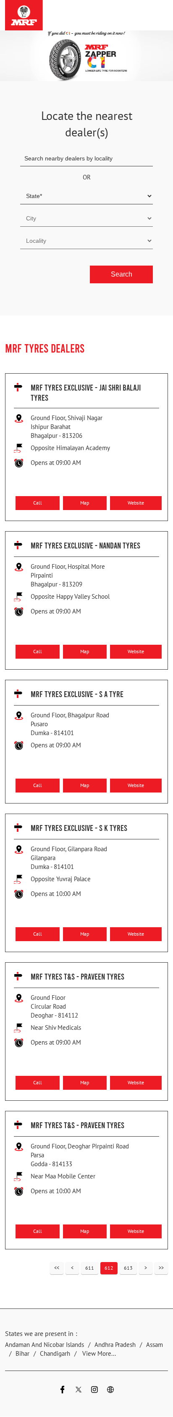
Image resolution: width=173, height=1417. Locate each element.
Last (161, 1268)
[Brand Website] (110, 1391)
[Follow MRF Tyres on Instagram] (94, 1391)
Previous (72, 1268)
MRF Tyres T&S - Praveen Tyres (77, 976)
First (56, 1268)
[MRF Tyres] (24, 15)
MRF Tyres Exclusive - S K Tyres (79, 828)
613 (128, 1268)
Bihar (22, 1354)
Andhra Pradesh (115, 1345)
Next (145, 1268)
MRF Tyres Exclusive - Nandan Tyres (85, 545)
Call (37, 502)
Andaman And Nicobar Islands (44, 1345)
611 (89, 1268)
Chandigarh (55, 1354)
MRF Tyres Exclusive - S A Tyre (77, 694)
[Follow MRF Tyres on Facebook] (63, 1391)
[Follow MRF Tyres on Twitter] (78, 1391)
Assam (154, 1345)
